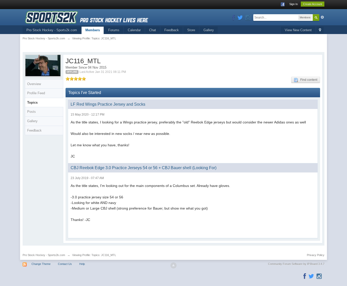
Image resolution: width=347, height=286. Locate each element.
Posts (31, 112)
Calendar (134, 30)
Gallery (208, 30)
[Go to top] (173, 265)
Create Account (312, 4)
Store (191, 30)
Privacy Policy (315, 255)
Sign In (293, 4)
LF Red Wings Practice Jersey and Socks (108, 104)
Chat (152, 30)
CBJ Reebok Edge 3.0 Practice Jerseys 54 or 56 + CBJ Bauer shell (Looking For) (143, 168)
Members (92, 30)
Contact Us (65, 263)
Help (82, 263)
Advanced (322, 17)
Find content (307, 80)
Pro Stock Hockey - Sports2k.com (51, 30)
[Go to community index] (86, 17)
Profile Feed (36, 93)
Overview (34, 84)
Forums (113, 30)
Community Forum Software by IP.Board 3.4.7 (296, 263)
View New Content (298, 30)
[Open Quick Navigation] (320, 30)
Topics (32, 102)
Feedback (171, 30)
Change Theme (41, 263)
